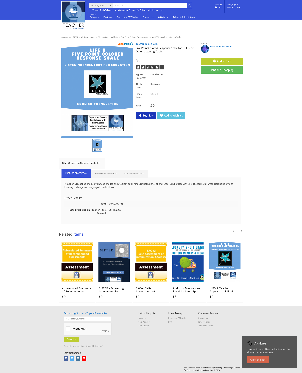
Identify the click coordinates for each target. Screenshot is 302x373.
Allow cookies (258, 360)
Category (94, 16)
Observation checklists (108, 37)
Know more (268, 352)
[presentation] (233, 230)
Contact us (203, 318)
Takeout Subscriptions (184, 17)
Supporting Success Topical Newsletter (85, 313)
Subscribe (71, 339)
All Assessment (88, 37)
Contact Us (148, 17)
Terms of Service (205, 326)
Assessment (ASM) (69, 37)
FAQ (170, 322)
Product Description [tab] (76, 173)
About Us (142, 318)
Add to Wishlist (173, 115)
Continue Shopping (222, 70)
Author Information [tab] (106, 173)
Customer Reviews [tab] (134, 173)
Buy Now (148, 115)
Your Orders (143, 326)
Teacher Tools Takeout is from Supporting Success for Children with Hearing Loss (127, 10)
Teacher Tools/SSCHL (147, 43)
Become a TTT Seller (177, 318)
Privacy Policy (204, 322)
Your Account (233, 6)
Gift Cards (163, 17)
